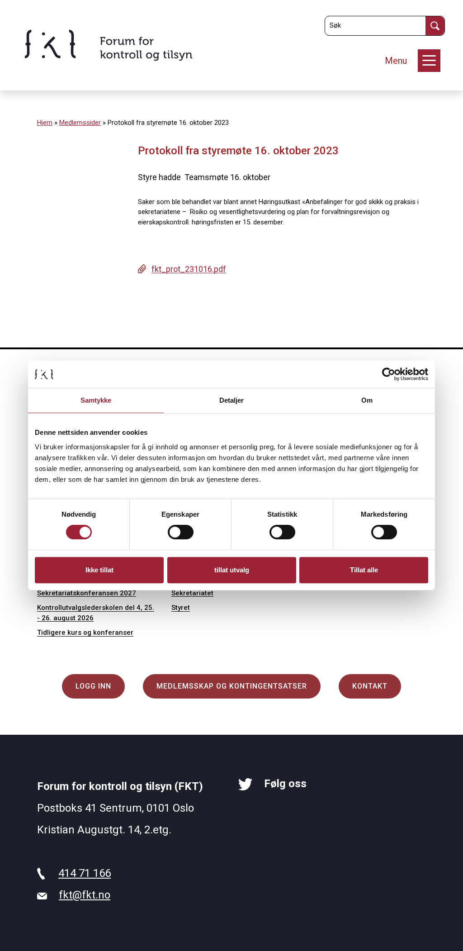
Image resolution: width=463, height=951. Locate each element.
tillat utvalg (231, 570)
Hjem (44, 123)
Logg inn (93, 686)
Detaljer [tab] (231, 400)
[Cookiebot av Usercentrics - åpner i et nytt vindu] (388, 374)
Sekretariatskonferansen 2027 (86, 593)
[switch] (181, 532)
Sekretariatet (192, 593)
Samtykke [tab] (96, 400)
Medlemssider (80, 123)
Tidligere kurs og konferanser (85, 632)
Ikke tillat (99, 570)
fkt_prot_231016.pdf (188, 269)
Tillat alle (364, 570)
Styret (180, 608)
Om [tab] (367, 400)
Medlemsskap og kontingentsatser (231, 686)
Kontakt (369, 686)
